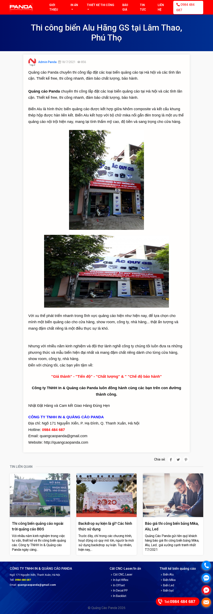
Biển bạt (168, 590)
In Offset (119, 585)
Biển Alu (168, 574)
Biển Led (168, 585)
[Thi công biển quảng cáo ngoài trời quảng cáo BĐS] (40, 495)
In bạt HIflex (120, 580)
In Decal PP (120, 590)
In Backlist (119, 596)
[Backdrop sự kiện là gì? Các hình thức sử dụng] (106, 495)
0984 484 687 (185, 7)
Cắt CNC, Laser (123, 574)
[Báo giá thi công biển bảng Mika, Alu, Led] (173, 495)
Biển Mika (169, 580)
